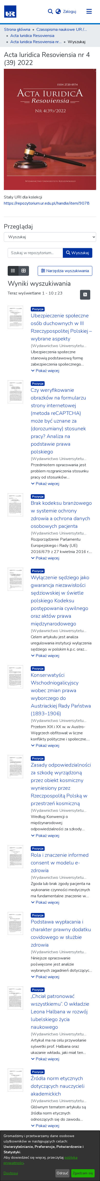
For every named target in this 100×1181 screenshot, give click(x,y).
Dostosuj (11, 1173)
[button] (10, 11)
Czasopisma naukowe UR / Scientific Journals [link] (62, 29)
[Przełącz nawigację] (89, 11)
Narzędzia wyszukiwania (67, 271)
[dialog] (50, 1156)
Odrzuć (62, 1173)
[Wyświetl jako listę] (13, 271)
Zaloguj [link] (70, 11)
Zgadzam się (83, 1173)
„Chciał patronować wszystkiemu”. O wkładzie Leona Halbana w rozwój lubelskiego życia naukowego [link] (60, 1012)
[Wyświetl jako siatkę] (23, 271)
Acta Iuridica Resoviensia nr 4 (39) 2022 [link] (36, 42)
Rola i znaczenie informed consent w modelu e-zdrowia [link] (60, 863)
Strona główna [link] (17, 29)
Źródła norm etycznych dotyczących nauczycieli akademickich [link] (57, 1086)
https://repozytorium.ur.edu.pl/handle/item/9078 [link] (46, 203)
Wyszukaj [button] (79, 253)
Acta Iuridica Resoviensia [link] (32, 36)
